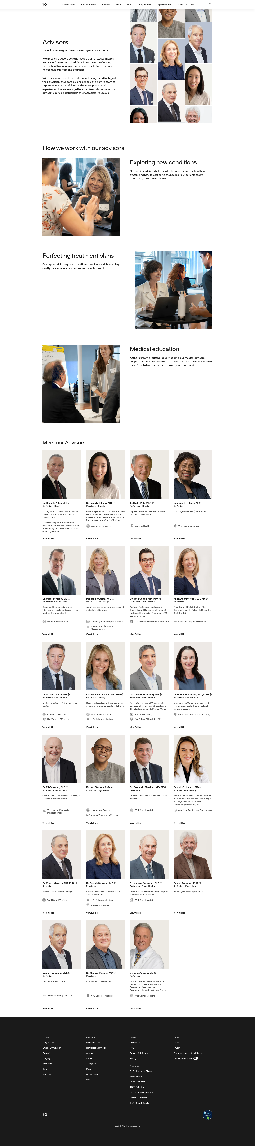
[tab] (68, 4)
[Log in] (210, 5)
